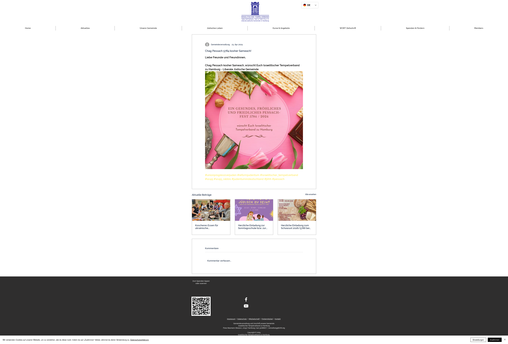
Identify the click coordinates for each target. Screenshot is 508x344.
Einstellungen (478, 339)
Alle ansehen (310, 194)
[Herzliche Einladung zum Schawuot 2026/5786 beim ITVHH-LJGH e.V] (297, 210)
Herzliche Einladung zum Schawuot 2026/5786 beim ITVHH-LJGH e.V (296, 227)
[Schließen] (504, 340)
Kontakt (278, 319)
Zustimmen (494, 339)
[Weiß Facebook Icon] (246, 299)
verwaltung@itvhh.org (276, 328)
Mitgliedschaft (254, 319)
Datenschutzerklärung (139, 339)
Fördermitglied (267, 319)
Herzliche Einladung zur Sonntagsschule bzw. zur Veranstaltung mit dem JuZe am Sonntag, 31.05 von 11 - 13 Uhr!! (253, 227)
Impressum (231, 319)
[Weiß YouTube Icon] (246, 306)
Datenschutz (242, 319)
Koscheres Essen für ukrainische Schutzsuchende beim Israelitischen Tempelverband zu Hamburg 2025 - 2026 (207, 227)
